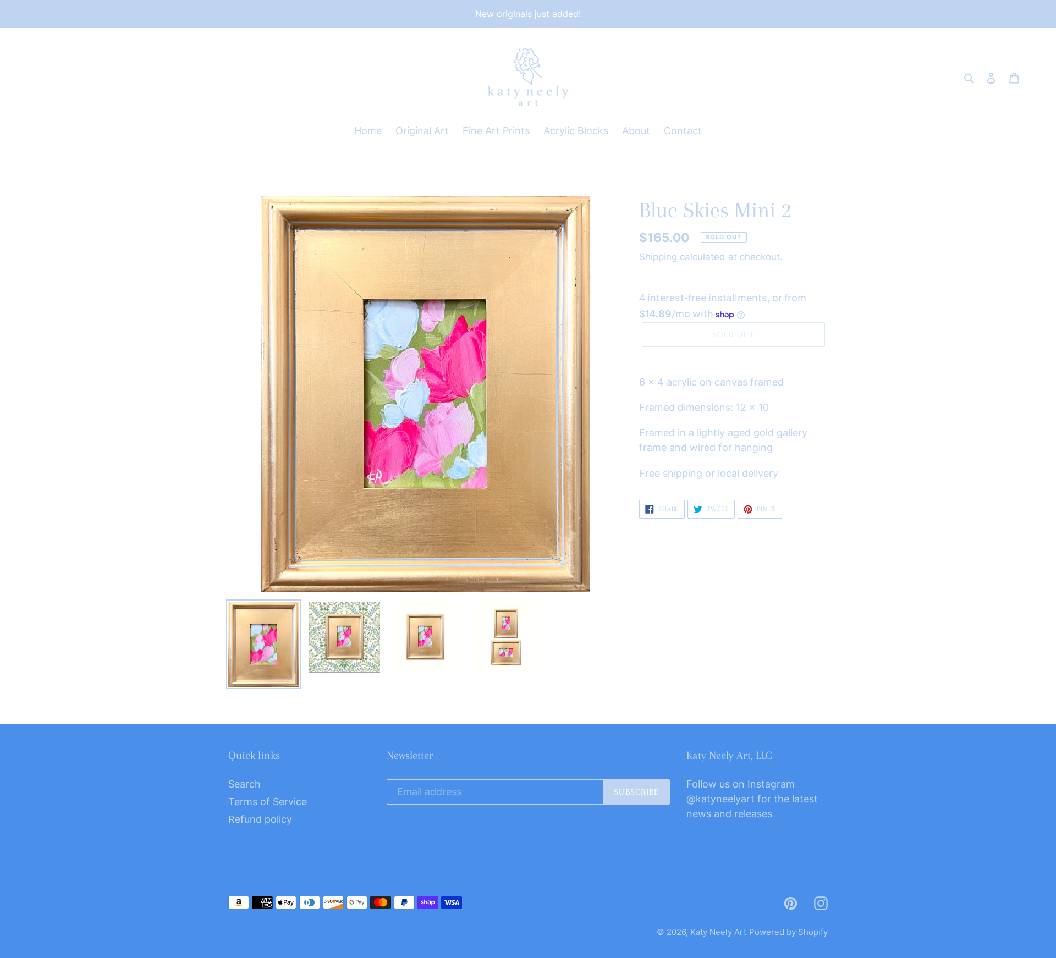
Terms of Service (267, 801)
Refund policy (260, 819)
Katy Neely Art (718, 932)
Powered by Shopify (788, 932)
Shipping (658, 256)
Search (244, 784)
